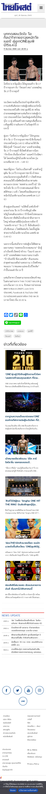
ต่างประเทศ (6, 749)
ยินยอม (13, 790)
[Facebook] (6, 690)
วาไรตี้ (29, 719)
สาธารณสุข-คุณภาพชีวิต (11, 763)
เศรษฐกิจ (6, 729)
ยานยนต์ (5, 759)
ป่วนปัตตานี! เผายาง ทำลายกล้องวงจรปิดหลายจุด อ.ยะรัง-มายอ (25, 629)
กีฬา (28, 723)
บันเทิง (4, 766)
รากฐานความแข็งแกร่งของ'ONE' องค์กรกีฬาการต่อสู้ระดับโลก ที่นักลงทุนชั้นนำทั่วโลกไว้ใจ (22, 420)
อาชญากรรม (7, 753)
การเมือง (6, 716)
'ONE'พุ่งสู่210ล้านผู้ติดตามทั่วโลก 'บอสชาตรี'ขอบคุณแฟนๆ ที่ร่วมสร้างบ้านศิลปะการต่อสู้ (23, 377)
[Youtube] (29, 690)
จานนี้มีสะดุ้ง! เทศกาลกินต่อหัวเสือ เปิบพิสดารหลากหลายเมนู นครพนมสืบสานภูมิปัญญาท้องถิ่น (26, 651)
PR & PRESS (32, 750)
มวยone (21, 331)
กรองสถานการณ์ (33, 716)
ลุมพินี (30, 331)
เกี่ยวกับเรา (31, 753)
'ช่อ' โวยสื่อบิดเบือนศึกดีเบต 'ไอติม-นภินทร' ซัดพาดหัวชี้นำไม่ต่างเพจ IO (26, 622)
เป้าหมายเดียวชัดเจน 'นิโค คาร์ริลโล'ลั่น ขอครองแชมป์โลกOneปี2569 (21, 462)
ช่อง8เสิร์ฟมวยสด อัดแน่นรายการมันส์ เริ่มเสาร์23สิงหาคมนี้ (23, 587)
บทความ (6, 726)
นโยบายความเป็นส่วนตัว (28, 790)
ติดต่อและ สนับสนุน (34, 757)
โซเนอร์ (8, 336)
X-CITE (5, 756)
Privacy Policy (33, 764)
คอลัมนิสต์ (7, 723)
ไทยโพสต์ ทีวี (7, 770)
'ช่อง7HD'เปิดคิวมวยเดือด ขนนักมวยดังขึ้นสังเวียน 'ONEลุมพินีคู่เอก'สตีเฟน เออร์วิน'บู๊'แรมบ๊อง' (22, 546)
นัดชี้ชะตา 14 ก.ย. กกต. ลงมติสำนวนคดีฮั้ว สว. (26, 643)
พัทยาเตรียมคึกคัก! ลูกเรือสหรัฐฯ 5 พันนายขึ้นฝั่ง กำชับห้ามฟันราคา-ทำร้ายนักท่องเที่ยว (26, 636)
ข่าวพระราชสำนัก (9, 733)
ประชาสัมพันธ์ (32, 733)
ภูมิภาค (30, 736)
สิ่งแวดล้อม (31, 740)
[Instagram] (39, 690)
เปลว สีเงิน (7, 719)
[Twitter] (17, 690)
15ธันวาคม (9, 331)
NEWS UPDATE (11, 615)
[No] (43, 787)
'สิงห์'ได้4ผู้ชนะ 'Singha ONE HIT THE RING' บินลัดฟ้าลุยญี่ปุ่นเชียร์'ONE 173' (22, 504)
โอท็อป (17, 336)
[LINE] (23, 701)
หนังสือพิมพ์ (8, 736)
